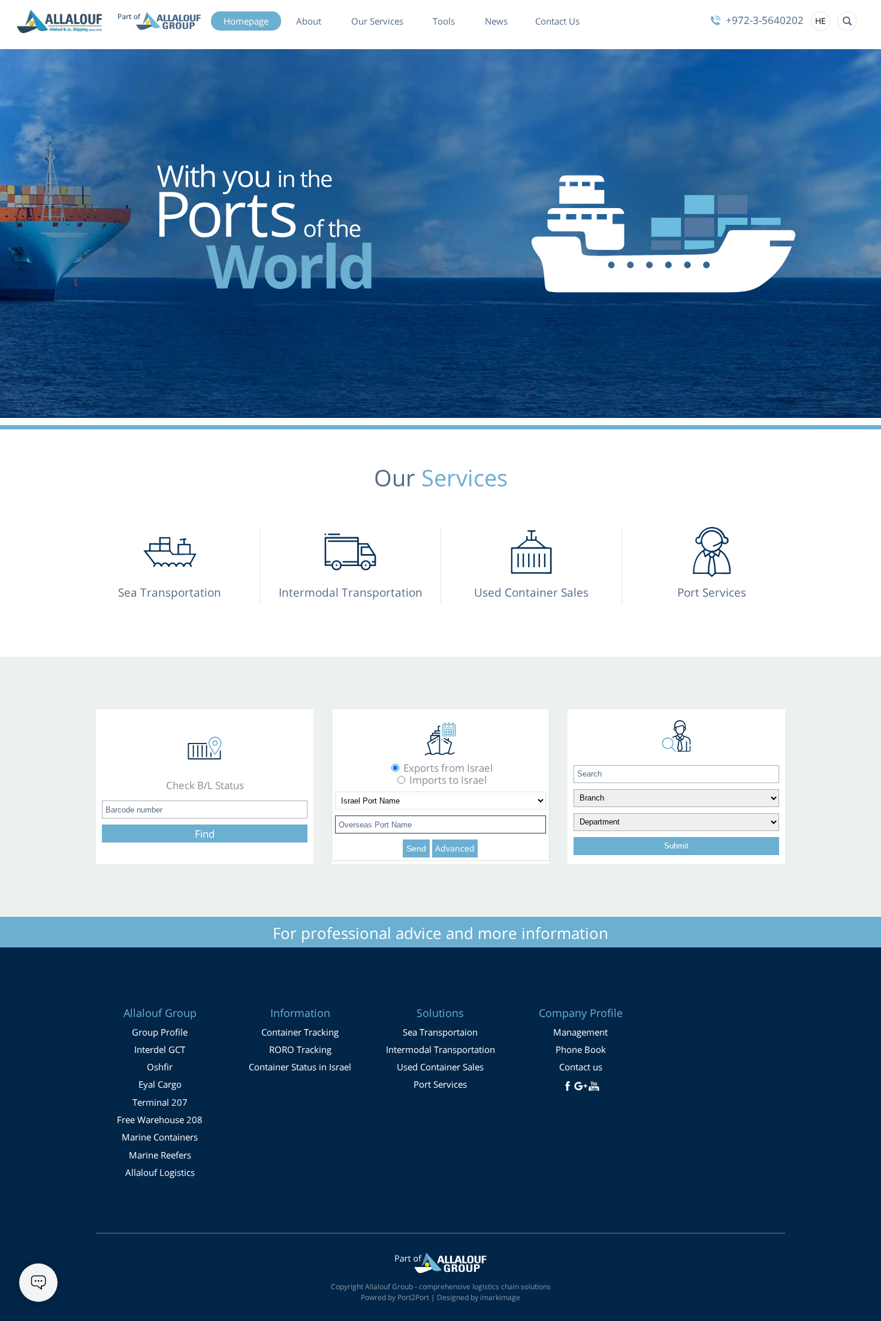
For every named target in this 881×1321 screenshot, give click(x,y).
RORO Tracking (300, 1049)
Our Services (377, 21)
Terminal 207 (160, 1102)
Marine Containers (160, 1137)
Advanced (455, 848)
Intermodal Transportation (440, 1049)
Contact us (580, 1067)
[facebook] (567, 1086)
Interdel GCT (159, 1049)
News (496, 21)
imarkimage (500, 1297)
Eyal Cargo (160, 1084)
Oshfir (160, 1067)
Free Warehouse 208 (160, 1120)
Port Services (440, 1084)
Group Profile (160, 1032)
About (308, 21)
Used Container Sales (440, 1067)
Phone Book (581, 1049)
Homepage (246, 21)
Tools (444, 21)
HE (820, 20)
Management (580, 1032)
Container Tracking (300, 1032)
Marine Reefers (160, 1155)
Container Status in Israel (300, 1067)
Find (205, 834)
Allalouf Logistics (160, 1172)
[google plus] (580, 1086)
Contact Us (557, 21)
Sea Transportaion (440, 1032)
